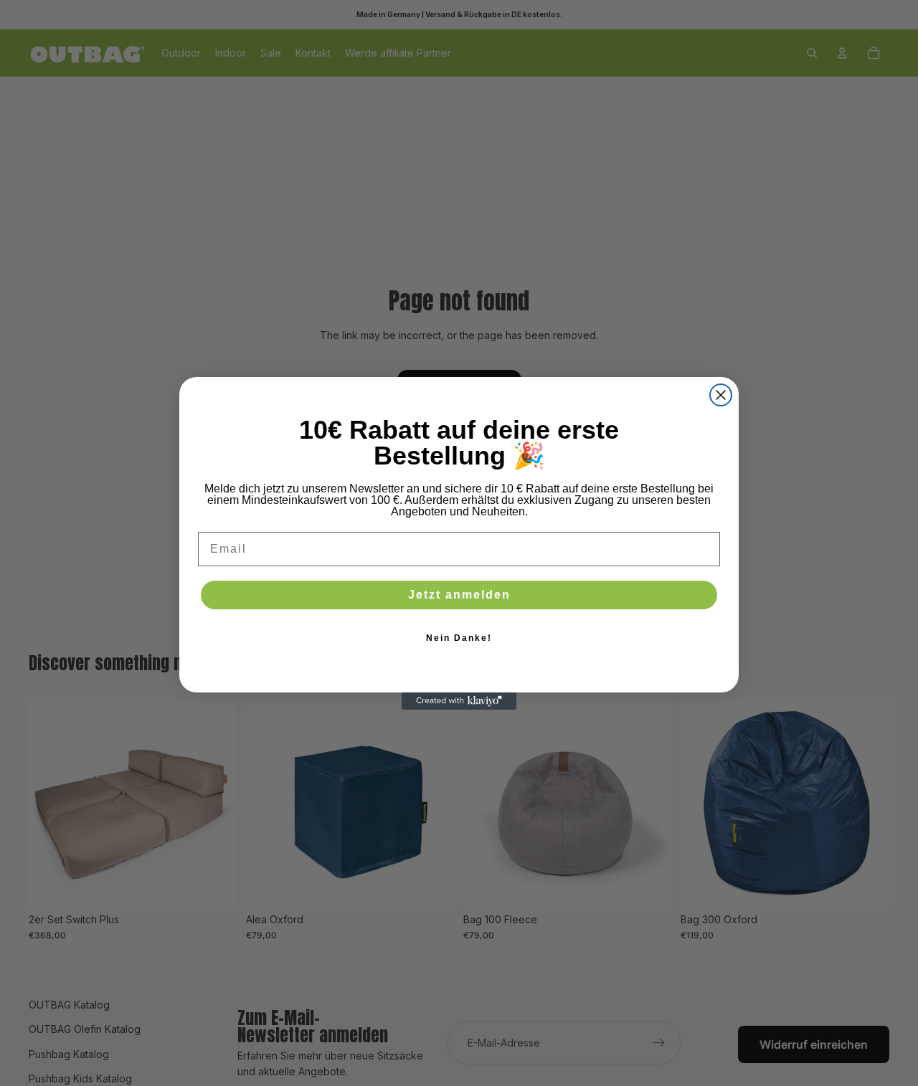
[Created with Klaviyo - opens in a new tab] (459, 701)
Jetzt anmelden (459, 595)
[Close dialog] (721, 395)
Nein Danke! (459, 638)
